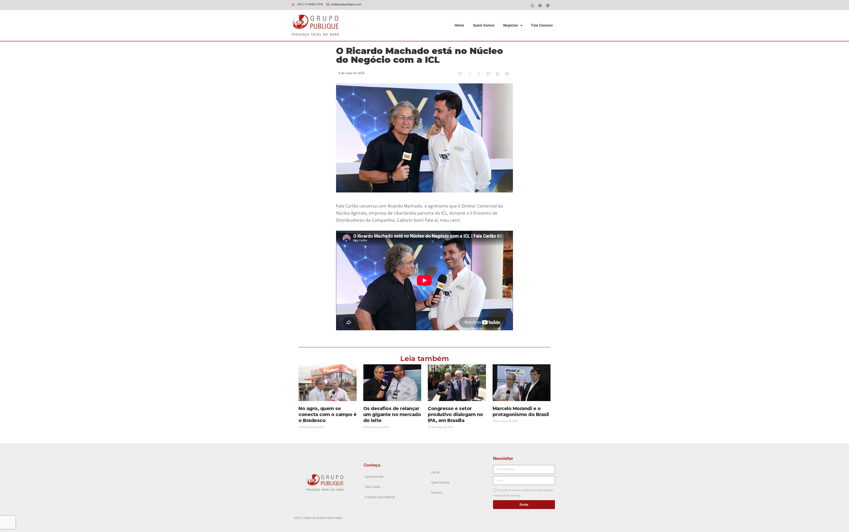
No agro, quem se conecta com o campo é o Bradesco (327, 414)
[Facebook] (540, 5)
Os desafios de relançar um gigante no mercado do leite (392, 414)
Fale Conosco (542, 25)
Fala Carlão (373, 487)
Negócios (510, 25)
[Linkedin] (547, 5)
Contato (436, 493)
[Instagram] (532, 5)
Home (459, 25)
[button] (460, 74)
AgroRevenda (374, 477)
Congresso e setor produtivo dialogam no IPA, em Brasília (455, 414)
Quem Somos (483, 25)
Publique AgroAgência (380, 497)
